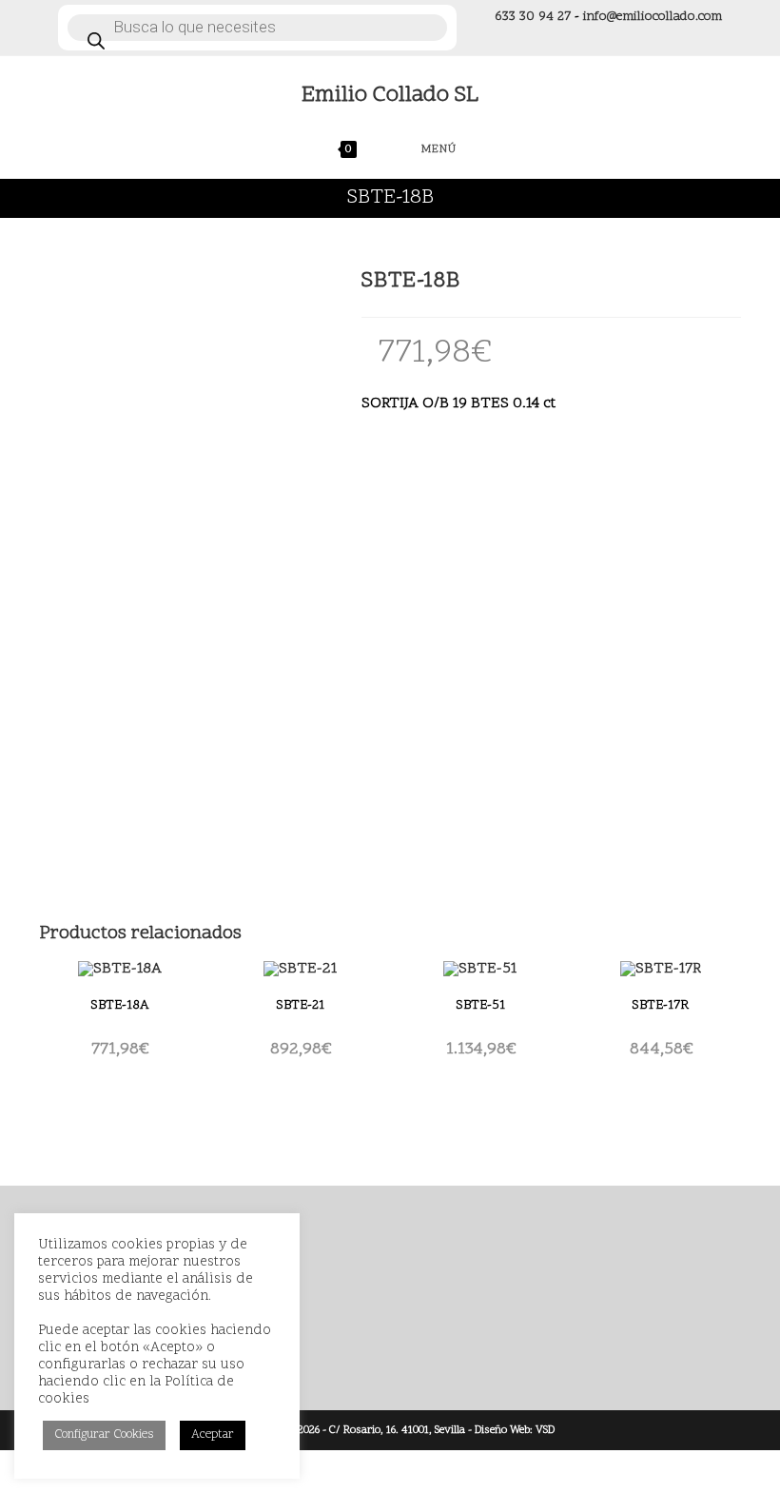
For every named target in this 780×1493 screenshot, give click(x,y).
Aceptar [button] (212, 1435)
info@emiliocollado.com (652, 17)
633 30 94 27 (533, 17)
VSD (545, 1430)
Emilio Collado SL (390, 95)
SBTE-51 (480, 1005)
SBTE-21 (300, 1005)
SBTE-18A (119, 1005)
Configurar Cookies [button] (104, 1435)
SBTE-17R (660, 1005)
